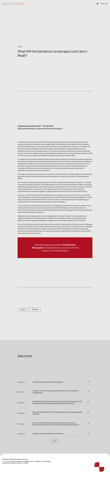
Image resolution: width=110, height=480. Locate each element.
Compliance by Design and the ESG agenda (48, 382)
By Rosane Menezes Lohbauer (30, 129)
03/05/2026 (21, 413)
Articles (20, 46)
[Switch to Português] (97, 3)
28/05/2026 (21, 392)
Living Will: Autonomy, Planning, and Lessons (48, 434)
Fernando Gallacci (55, 129)
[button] (55, 441)
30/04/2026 (21, 434)
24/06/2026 (21, 382)
